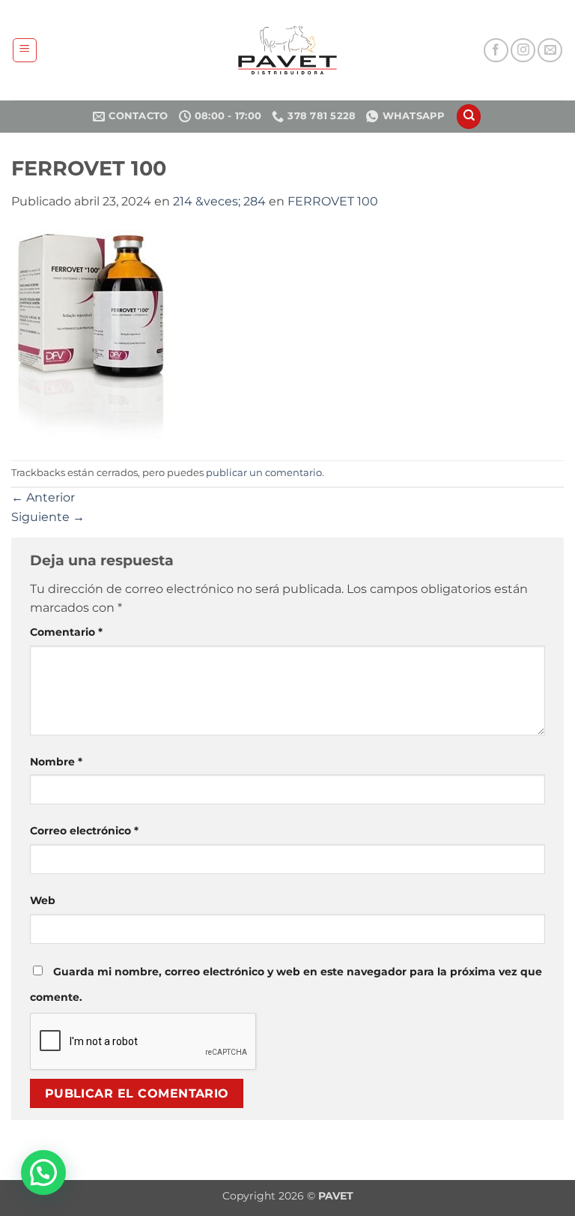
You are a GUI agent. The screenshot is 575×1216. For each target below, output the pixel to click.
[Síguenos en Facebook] (496, 50)
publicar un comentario (264, 472)
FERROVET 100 (333, 201)
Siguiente (48, 517)
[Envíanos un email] (550, 50)
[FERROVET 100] (91, 335)
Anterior (43, 497)
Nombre (56, 761)
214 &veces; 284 (219, 201)
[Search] (469, 116)
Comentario (66, 632)
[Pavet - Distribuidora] (287, 50)
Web (42, 900)
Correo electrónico (84, 830)
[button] (25, 50)
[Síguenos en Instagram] (523, 50)
